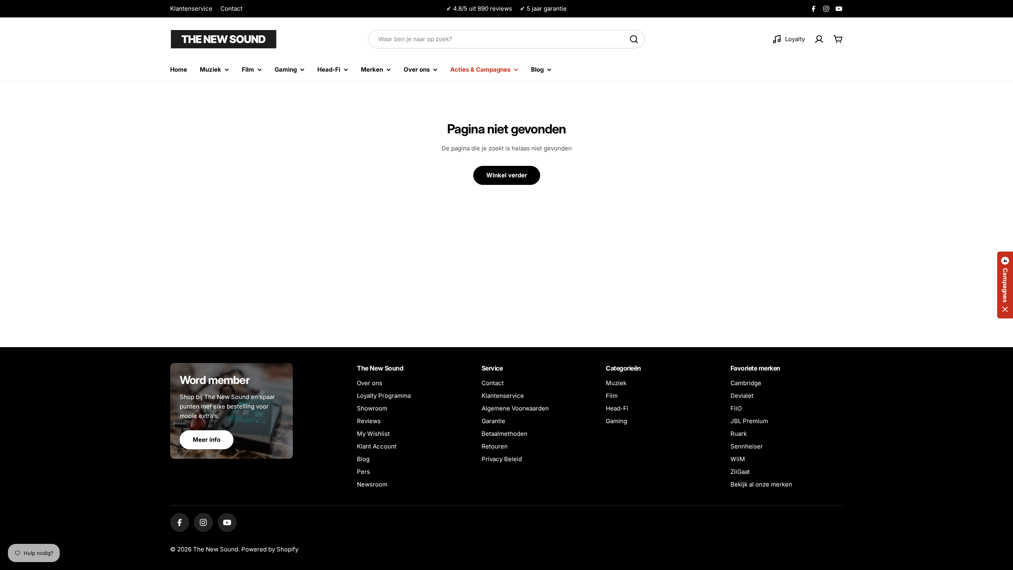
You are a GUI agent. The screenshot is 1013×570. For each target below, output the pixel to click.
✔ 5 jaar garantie (543, 8)
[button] (1005, 285)
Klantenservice (191, 8)
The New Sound (215, 549)
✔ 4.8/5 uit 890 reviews (479, 8)
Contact (231, 8)
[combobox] (506, 39)
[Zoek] (634, 39)
